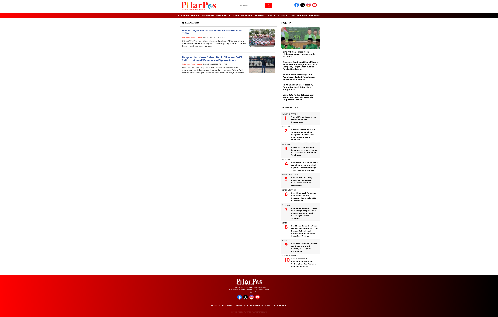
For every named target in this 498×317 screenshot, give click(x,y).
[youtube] (315, 7)
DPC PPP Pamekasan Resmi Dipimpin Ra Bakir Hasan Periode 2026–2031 (299, 54)
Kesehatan (183, 15)
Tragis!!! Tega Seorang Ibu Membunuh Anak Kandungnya (303, 119)
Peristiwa (234, 15)
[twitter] (303, 7)
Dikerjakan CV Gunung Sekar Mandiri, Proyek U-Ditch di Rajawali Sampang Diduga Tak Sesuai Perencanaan (304, 166)
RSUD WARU (294, 175)
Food (292, 15)
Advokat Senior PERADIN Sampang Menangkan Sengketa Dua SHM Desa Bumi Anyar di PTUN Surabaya (303, 135)
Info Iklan (227, 306)
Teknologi (271, 15)
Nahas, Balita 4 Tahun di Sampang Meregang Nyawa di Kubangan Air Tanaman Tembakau (304, 151)
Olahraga (259, 15)
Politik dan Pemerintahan (214, 15)
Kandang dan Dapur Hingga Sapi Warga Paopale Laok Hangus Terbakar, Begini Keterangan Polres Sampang (304, 213)
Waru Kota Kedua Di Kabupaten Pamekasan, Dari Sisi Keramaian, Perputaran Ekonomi (299, 97)
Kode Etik (240, 306)
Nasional (195, 15)
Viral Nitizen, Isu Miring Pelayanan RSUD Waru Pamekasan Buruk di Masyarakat (302, 181)
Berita (284, 175)
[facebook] (297, 7)
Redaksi (213, 306)
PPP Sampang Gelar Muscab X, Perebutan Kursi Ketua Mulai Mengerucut (298, 87)
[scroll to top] (481, 313)
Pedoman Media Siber (260, 306)
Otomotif (283, 15)
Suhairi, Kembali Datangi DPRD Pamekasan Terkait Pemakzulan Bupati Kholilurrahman (299, 76)
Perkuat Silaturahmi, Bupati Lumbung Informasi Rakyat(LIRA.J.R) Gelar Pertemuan (304, 247)
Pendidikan (246, 15)
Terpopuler (315, 15)
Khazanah (302, 15)
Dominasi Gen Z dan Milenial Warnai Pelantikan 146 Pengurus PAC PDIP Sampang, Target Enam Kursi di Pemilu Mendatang (300, 65)
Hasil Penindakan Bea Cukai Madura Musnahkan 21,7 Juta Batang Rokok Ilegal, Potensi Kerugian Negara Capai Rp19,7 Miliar (304, 231)
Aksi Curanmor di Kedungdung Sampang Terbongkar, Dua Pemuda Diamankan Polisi (303, 262)
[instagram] (309, 7)
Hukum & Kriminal (289, 114)
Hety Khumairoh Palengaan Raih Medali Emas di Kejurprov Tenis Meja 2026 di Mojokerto (304, 197)
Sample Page (280, 306)
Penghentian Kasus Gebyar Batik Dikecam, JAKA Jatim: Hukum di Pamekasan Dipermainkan (212, 59)
